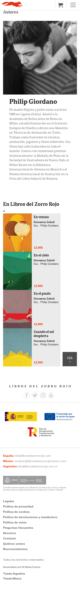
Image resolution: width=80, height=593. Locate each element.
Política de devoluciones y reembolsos (30, 517)
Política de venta (14, 522)
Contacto (9, 538)
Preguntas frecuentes (18, 527)
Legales (8, 501)
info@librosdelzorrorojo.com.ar (38, 466)
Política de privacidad (18, 506)
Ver (69, 360)
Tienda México (12, 578)
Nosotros (9, 533)
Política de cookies (16, 511)
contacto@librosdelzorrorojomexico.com (40, 461)
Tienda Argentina (14, 573)
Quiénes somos (14, 543)
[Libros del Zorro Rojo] (12, 4)
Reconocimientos (15, 549)
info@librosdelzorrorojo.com (32, 455)
